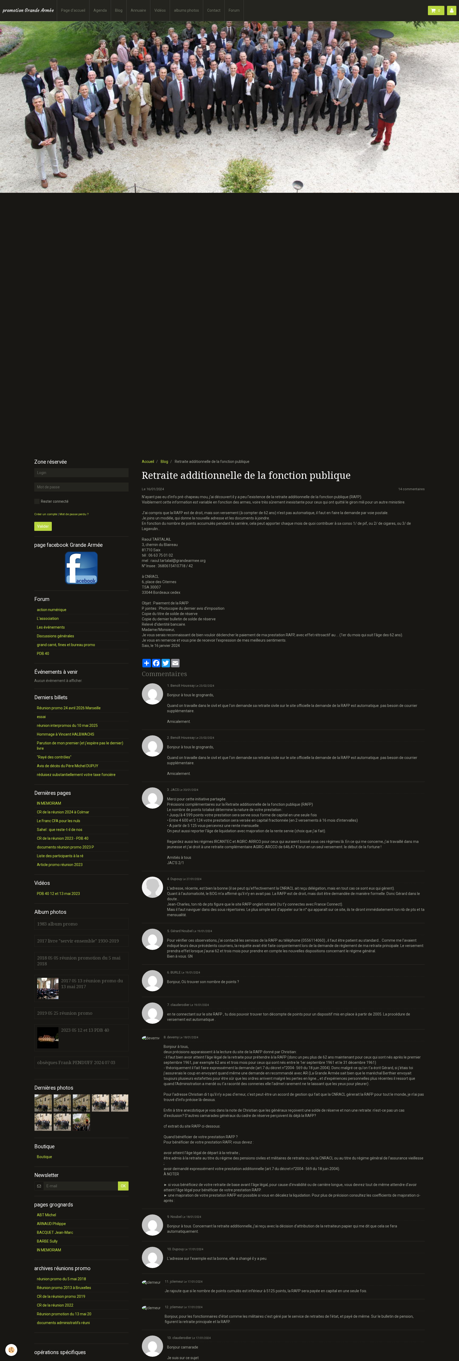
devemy (173, 1037)
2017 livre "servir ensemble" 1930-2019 (78, 941)
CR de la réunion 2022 (55, 1305)
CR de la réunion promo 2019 (61, 1296)
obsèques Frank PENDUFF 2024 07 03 (76, 1062)
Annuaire (138, 10)
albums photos (186, 10)
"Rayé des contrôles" (54, 757)
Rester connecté (55, 501)
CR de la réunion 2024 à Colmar (63, 812)
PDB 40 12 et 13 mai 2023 (58, 893)
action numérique (51, 610)
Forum (234, 10)
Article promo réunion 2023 (60, 865)
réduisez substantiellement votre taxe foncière (76, 775)
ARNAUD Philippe (51, 1224)
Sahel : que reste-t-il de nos (59, 829)
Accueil (148, 461)
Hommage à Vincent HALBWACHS (65, 734)
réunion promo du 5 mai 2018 (61, 1279)
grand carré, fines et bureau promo (66, 645)
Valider (43, 526)
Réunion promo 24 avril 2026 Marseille (69, 708)
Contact (213, 10)
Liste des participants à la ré (60, 856)
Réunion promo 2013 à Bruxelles (64, 1288)
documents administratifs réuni (63, 1323)
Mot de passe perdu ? (74, 514)
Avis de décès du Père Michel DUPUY (67, 766)
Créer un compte (45, 514)
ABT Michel (46, 1215)
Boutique (44, 1157)
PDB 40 (43, 653)
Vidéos (160, 10)
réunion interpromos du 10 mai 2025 (67, 725)
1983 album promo (57, 924)
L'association (48, 618)
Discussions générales (55, 636)
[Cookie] (11, 1350)
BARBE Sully (47, 1241)
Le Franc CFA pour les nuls (58, 821)
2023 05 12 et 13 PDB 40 (85, 1030)
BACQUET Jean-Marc (55, 1232)
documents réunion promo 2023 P (65, 847)
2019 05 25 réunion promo (64, 1013)
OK (123, 1186)
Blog (118, 10)
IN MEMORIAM (49, 803)
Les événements (51, 627)
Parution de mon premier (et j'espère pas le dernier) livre (80, 745)
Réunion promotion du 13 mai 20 (64, 1314)
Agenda (100, 10)
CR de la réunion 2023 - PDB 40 (62, 838)
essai (41, 717)
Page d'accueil (73, 10)
